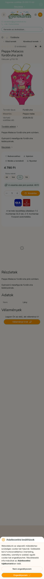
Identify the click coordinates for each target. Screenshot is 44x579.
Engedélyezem (21, 575)
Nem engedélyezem (22, 569)
